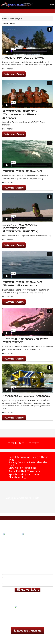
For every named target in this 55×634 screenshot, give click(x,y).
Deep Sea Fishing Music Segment (22, 284)
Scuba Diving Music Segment (24, 340)
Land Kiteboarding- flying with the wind (28, 458)
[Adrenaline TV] (17, 4)
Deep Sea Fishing (22, 171)
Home (4, 18)
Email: (5, 571)
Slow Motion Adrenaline (22, 467)
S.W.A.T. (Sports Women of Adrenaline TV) (20, 228)
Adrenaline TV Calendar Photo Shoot (21, 114)
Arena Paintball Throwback (24, 471)
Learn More (27, 630)
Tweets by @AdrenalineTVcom (21, 497)
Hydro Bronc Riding (26, 396)
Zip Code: (7, 580)
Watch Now (14, 74)
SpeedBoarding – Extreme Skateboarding (24, 476)
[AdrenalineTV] (27, 607)
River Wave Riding (23, 57)
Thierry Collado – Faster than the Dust (28, 464)
